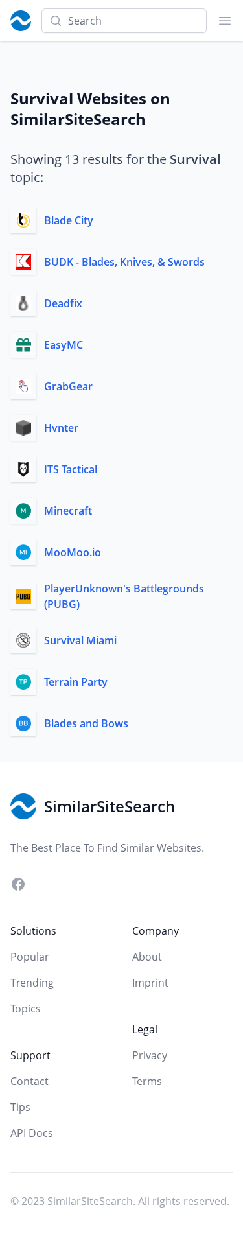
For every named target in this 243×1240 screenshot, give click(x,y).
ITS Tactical (70, 469)
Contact (29, 1081)
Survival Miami (80, 640)
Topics (25, 1008)
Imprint (150, 983)
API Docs (31, 1133)
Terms (147, 1081)
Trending (32, 983)
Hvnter (61, 428)
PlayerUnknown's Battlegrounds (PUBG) (124, 596)
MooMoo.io (72, 552)
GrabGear (68, 386)
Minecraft (68, 511)
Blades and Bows (86, 723)
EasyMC (63, 345)
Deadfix (63, 303)
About (147, 957)
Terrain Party (76, 682)
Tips (20, 1107)
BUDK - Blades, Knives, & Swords (124, 262)
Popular (29, 957)
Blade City (68, 220)
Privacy (149, 1055)
